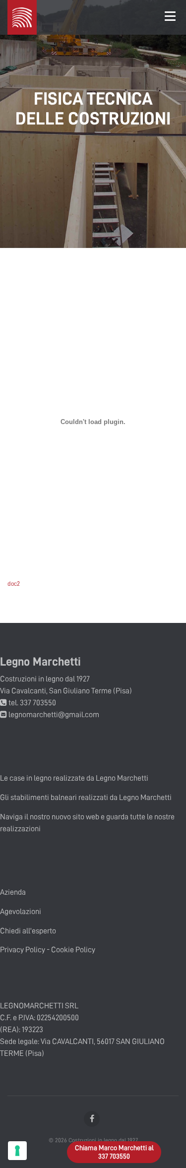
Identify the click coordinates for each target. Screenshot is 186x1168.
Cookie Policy (73, 950)
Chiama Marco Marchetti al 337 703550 (114, 1152)
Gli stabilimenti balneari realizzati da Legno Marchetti (86, 797)
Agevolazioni (20, 912)
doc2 (13, 583)
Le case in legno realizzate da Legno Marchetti (74, 778)
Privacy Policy (22, 950)
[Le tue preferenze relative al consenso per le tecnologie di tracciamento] (17, 1150)
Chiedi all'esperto (28, 931)
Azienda (13, 892)
